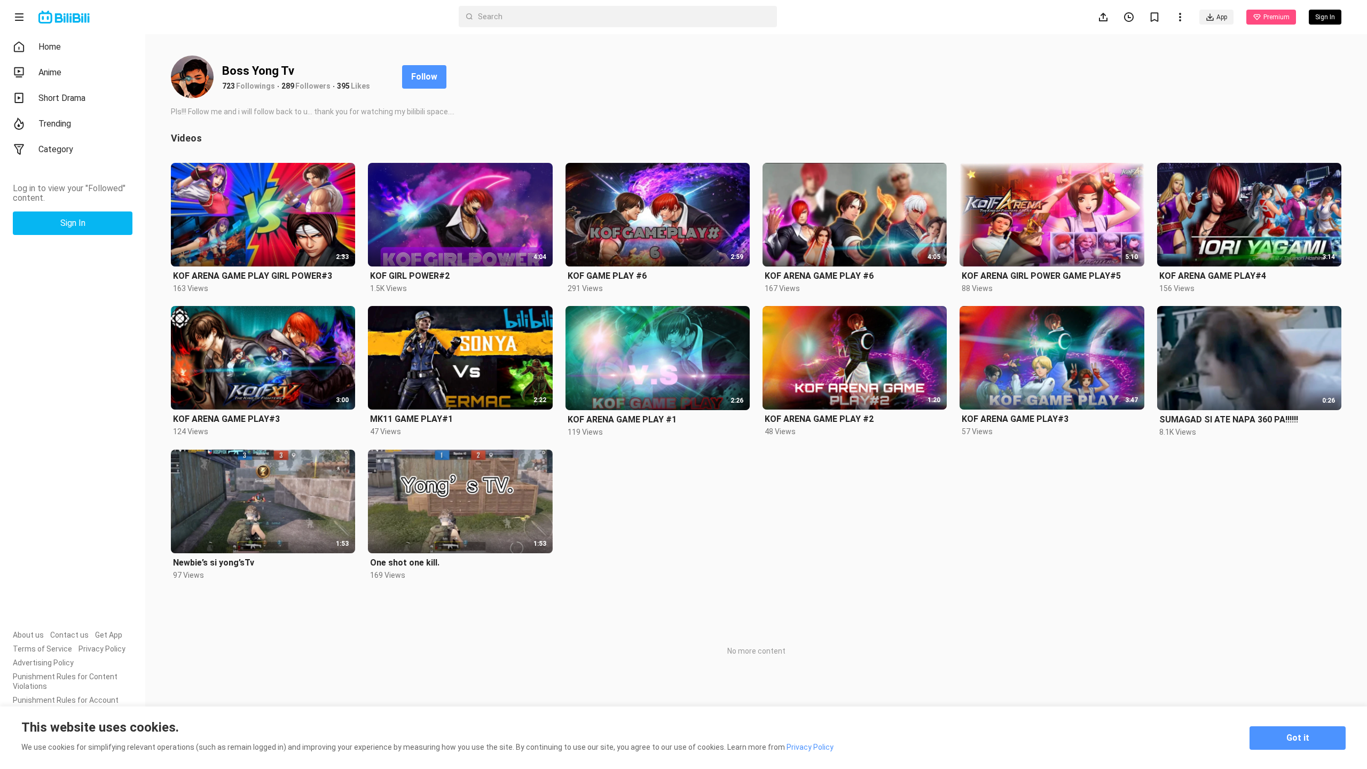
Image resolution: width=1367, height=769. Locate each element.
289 (287, 86)
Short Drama (61, 98)
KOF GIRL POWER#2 (410, 276)
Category (55, 149)
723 (228, 86)
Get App (108, 635)
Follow (424, 77)
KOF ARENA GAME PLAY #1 (622, 419)
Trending (54, 124)
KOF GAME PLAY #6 (607, 276)
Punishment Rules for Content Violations (65, 681)
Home (49, 47)
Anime (49, 72)
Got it (1297, 738)
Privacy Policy (101, 649)
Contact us (69, 635)
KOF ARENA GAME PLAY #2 (819, 419)
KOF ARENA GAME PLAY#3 (226, 419)
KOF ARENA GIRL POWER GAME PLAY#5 (1041, 276)
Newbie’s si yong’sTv (213, 563)
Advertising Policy (43, 662)
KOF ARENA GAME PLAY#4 (1212, 276)
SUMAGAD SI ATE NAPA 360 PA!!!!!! (1228, 419)
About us (28, 635)
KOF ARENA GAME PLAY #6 (819, 276)
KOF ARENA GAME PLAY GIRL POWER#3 (252, 276)
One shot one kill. (404, 563)
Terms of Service (42, 649)
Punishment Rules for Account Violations (66, 705)
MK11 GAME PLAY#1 (411, 419)
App (1221, 17)
